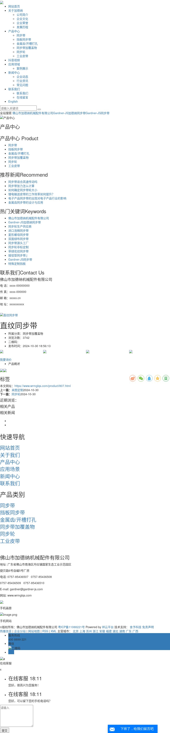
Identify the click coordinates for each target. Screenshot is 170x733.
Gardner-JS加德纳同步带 (69, 113)
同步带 (21, 35)
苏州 (89, 631)
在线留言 (22, 97)
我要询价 (6, 359)
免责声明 (148, 627)
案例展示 (22, 68)
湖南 (122, 631)
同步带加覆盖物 (27, 48)
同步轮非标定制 (18, 247)
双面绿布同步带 (18, 239)
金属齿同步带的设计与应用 (25, 202)
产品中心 (14, 31)
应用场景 (10, 468)
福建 (109, 631)
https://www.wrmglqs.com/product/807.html (43, 386)
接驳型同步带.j (17, 255)
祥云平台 (108, 627)
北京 (76, 631)
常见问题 (22, 85)
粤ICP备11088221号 (71, 627)
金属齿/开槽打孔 (27, 43)
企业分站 (20, 631)
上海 (82, 631)
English (13, 101)
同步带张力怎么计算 (21, 186)
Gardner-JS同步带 (97, 113)
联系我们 (14, 89)
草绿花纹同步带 (18, 251)
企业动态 (22, 76)
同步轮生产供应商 (20, 226)
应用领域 (14, 64)
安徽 (102, 631)
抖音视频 (14, 60)
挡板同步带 (24, 39)
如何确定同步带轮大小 (22, 190)
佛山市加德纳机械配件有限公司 (32, 113)
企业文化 (22, 19)
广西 (135, 631)
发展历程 (22, 27)
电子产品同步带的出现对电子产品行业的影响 (37, 198)
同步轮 (21, 52)
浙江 (95, 631)
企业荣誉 (22, 23)
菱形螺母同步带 (18, 234)
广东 (129, 631)
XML (54, 631)
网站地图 (34, 631)
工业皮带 (22, 56)
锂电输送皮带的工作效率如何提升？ (31, 194)
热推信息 (6, 631)
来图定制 (17, 390)
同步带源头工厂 (18, 243)
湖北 (115, 631)
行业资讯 (22, 81)
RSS (45, 631)
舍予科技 (135, 627)
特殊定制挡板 (17, 263)
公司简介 (22, 14)
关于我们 (10, 454)
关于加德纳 (15, 10)
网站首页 (14, 6)
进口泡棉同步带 (18, 230)
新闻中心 (14, 72)
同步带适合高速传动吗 (22, 182)
